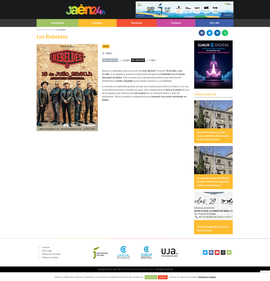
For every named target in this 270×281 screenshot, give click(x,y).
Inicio (39, 30)
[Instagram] (223, 252)
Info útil (214, 23)
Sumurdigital (148, 269)
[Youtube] (217, 252)
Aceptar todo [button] (150, 277)
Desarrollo (138, 269)
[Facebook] (211, 252)
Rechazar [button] (162, 277)
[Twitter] (205, 252)
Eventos (97, 23)
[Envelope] (229, 252)
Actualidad (57, 23)
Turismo (176, 23)
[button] (202, 33)
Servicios (136, 23)
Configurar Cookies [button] (207, 277)
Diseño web (127, 269)
